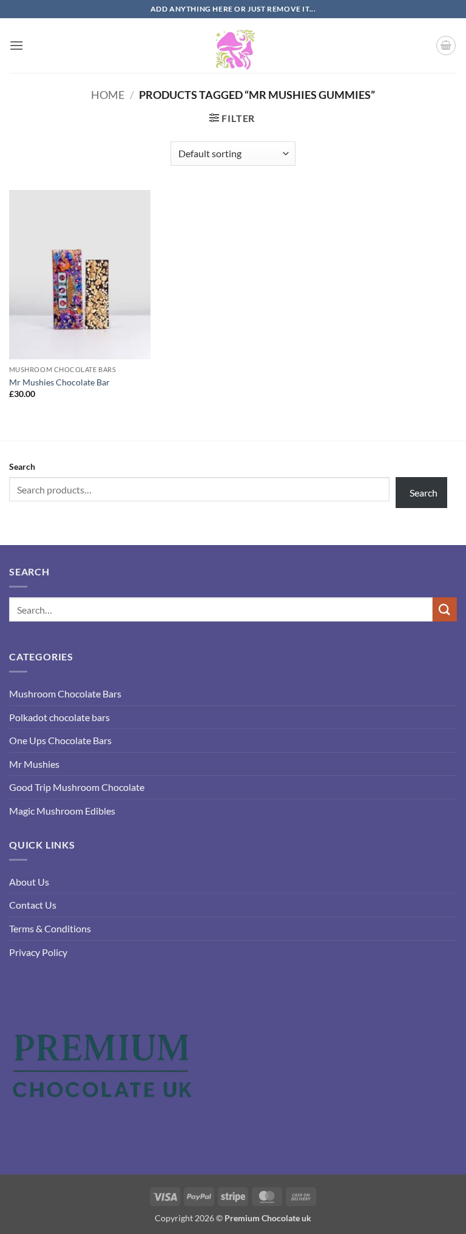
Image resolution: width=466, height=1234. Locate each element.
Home (107, 94)
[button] (16, 45)
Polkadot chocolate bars (59, 717)
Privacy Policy (38, 952)
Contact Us (32, 904)
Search (22, 466)
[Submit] (445, 609)
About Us (29, 881)
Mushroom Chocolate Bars (65, 693)
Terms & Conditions (50, 928)
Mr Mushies (34, 764)
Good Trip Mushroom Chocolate (76, 787)
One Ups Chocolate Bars (60, 740)
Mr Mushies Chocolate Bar (59, 382)
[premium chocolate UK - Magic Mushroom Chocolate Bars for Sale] (233, 45)
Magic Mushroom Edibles (62, 810)
